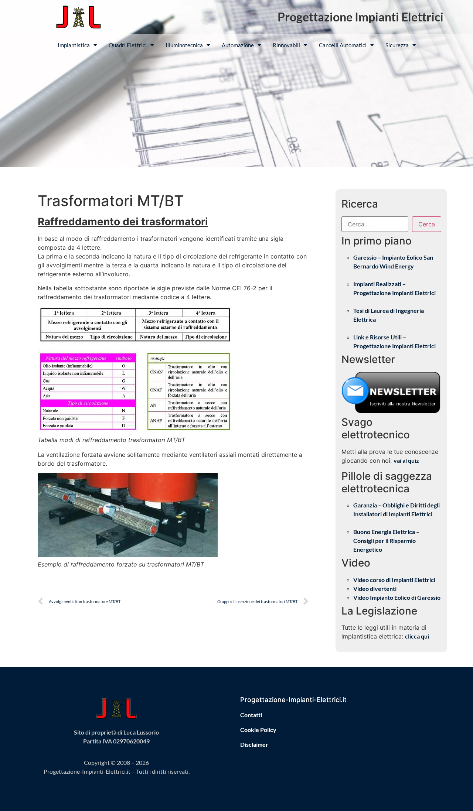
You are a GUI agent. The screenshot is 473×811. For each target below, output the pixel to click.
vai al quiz (406, 460)
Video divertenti (375, 588)
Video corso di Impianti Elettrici (394, 579)
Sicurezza (397, 45)
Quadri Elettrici (128, 45)
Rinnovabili (286, 45)
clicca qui (417, 636)
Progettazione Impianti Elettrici (360, 17)
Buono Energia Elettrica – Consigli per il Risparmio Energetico (386, 540)
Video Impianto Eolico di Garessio (396, 597)
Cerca (426, 224)
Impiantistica (74, 45)
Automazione (238, 45)
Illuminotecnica (184, 45)
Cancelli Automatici (343, 45)
